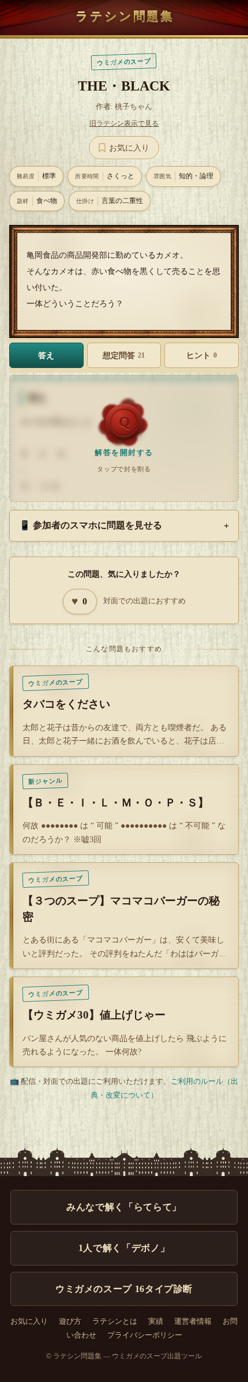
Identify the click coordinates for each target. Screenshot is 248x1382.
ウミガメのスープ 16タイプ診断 (124, 1289)
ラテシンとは (114, 1321)
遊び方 (70, 1321)
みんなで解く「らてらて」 (124, 1207)
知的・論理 (183, 176)
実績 (155, 1321)
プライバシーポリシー (144, 1335)
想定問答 (124, 355)
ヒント (201, 355)
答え (46, 355)
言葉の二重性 (109, 201)
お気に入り (29, 1321)
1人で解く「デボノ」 (124, 1248)
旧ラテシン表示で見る (124, 123)
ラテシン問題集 (125, 15)
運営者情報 (193, 1321)
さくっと (104, 176)
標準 (36, 176)
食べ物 (37, 201)
